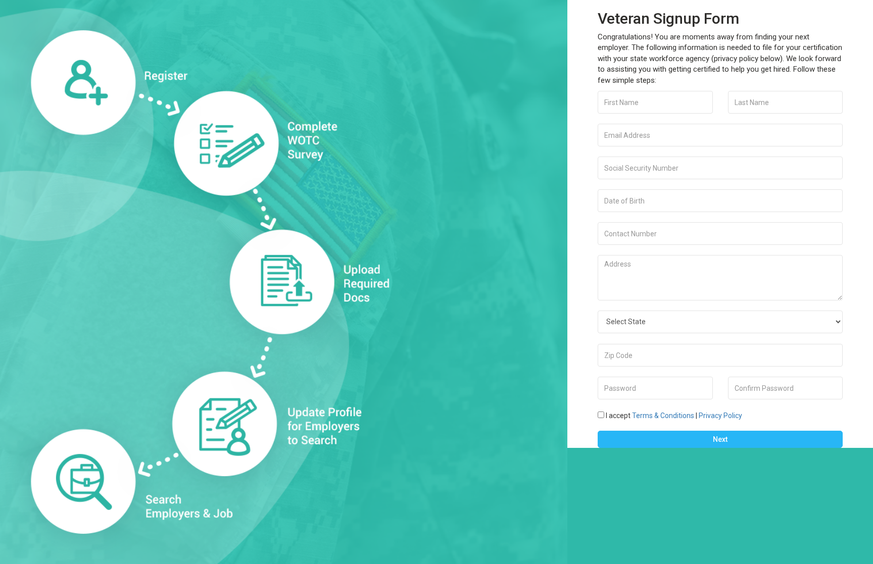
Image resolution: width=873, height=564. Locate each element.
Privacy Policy (720, 416)
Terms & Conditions (663, 416)
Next (720, 439)
